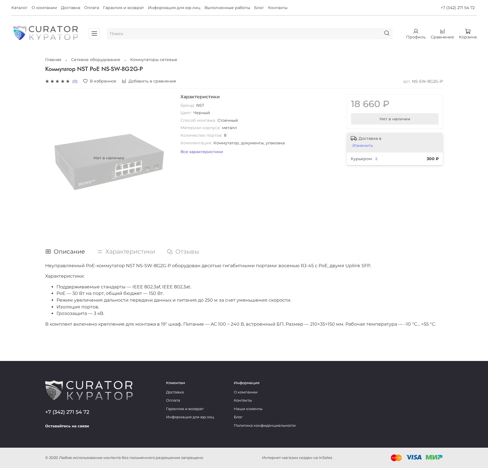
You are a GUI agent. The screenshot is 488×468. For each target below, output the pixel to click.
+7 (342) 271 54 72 (458, 7)
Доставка (70, 7)
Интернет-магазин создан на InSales (297, 458)
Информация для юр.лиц (174, 7)
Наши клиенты (248, 409)
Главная (53, 59)
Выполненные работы (227, 7)
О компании (44, 7)
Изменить (362, 145)
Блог (259, 7)
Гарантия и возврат (123, 7)
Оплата (91, 7)
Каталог (19, 7)
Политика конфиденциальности (265, 425)
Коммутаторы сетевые (153, 59)
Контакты (277, 7)
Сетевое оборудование (95, 59)
